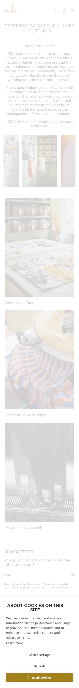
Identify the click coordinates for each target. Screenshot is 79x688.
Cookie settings (39, 655)
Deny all (39, 666)
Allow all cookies (39, 677)
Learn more (14, 643)
